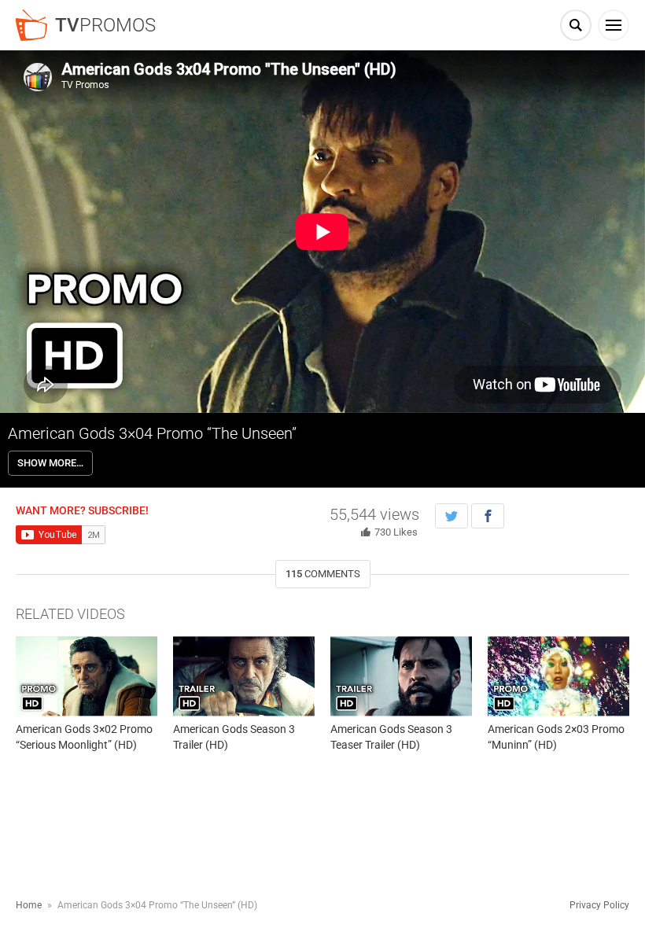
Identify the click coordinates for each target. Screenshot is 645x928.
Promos (105, 25)
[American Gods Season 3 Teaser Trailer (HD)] (401, 676)
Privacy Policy (599, 905)
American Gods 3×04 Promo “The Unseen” (152, 433)
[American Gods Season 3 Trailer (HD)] (244, 676)
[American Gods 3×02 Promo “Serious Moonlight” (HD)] (86, 676)
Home (29, 905)
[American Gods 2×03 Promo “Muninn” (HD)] (558, 676)
